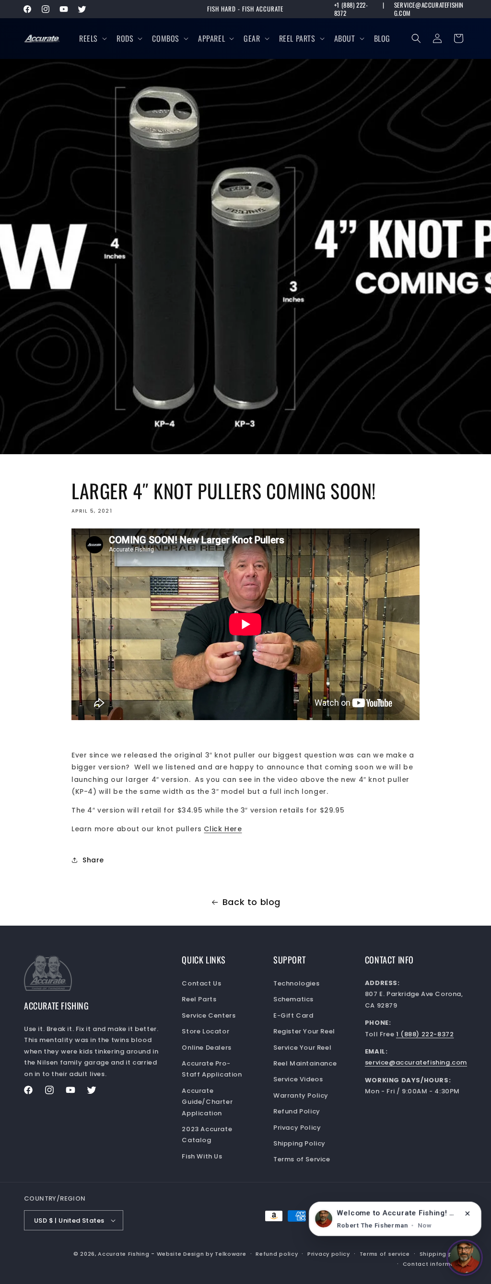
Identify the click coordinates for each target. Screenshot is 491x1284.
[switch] (464, 1257)
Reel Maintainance (305, 1063)
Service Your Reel (302, 1047)
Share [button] (93, 860)
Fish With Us (202, 1156)
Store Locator (205, 1031)
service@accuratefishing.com (429, 9)
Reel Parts (297, 38)
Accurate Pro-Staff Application (212, 1069)
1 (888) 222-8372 (425, 1034)
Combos (165, 38)
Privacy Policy (297, 1127)
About (344, 38)
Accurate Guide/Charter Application (207, 1102)
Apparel (211, 38)
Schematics (293, 999)
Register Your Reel (304, 1031)
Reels (88, 38)
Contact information (435, 1264)
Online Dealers (206, 1047)
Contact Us (201, 983)
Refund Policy (296, 1111)
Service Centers (208, 1015)
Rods (125, 38)
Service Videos (298, 1079)
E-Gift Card (293, 1015)
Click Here (223, 829)
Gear (252, 38)
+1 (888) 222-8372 (351, 9)
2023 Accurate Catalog (207, 1134)
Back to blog (251, 902)
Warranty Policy (300, 1095)
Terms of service (385, 1254)
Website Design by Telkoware (201, 1254)
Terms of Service (301, 1159)
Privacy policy (328, 1254)
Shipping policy (444, 1254)
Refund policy (277, 1254)
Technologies (296, 983)
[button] (92, 38)
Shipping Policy (299, 1143)
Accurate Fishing (123, 1254)
